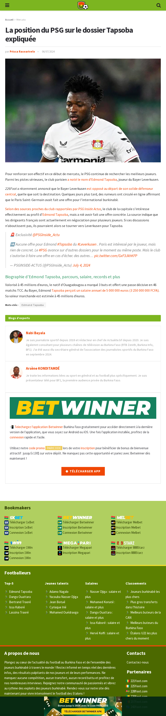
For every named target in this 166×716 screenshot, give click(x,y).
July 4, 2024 (81, 265)
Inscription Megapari (76, 553)
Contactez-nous (138, 662)
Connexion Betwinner (77, 533)
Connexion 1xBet (21, 533)
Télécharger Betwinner (78, 522)
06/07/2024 (48, 51)
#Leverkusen (87, 244)
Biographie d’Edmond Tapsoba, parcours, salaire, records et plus (62, 276)
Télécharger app (85, 471)
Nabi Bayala (35, 333)
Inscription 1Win (20, 553)
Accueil (9, 19)
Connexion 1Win (20, 558)
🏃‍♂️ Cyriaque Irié (55, 607)
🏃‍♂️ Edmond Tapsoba (18, 592)
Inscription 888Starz (129, 553)
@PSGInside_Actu (46, 234)
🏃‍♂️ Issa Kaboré (14, 607)
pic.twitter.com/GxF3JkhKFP (115, 255)
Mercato (21, 19)
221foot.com (139, 681)
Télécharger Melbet (128, 522)
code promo (37, 448)
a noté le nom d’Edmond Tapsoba (92, 179)
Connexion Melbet (128, 533)
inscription (88, 448)
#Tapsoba (64, 244)
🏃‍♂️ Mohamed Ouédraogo (61, 612)
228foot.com (139, 691)
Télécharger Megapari (77, 547)
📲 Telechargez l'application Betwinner (36, 427)
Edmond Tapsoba (55, 214)
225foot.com (139, 686)
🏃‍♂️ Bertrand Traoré (17, 602)
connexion (17, 437)
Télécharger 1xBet (21, 522)
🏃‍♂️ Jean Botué (55, 602)
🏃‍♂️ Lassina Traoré (16, 612)
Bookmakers (17, 508)
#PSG (43, 250)
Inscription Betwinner (77, 527)
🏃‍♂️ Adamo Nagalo (57, 592)
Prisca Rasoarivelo (22, 51)
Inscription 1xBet (21, 527)
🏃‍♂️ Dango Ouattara (17, 597)
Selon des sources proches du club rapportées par (53, 209)
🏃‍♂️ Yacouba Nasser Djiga (61, 597)
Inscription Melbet (128, 527)
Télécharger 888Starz (130, 547)
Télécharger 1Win (21, 547)
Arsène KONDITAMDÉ (43, 368)
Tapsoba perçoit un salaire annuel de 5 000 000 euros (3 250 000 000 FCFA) (105, 290)
